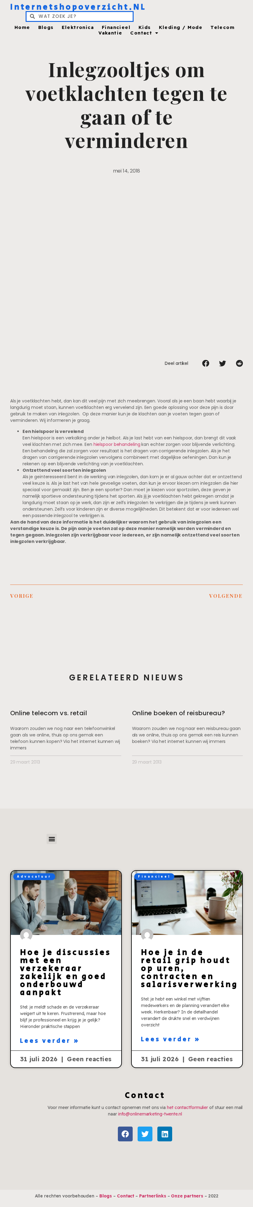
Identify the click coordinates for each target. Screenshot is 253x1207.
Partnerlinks (152, 1196)
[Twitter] (145, 1134)
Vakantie (110, 33)
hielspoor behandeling (116, 444)
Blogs (46, 27)
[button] (206, 363)
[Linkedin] (164, 1134)
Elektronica (78, 27)
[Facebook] (125, 1134)
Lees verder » (50, 1041)
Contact (141, 33)
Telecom (222, 27)
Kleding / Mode (181, 27)
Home (22, 27)
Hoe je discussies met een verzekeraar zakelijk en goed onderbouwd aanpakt (65, 972)
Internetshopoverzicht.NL (78, 7)
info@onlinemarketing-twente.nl (150, 1114)
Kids (145, 27)
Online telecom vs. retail (48, 713)
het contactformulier (187, 1107)
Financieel (116, 27)
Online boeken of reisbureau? (178, 713)
